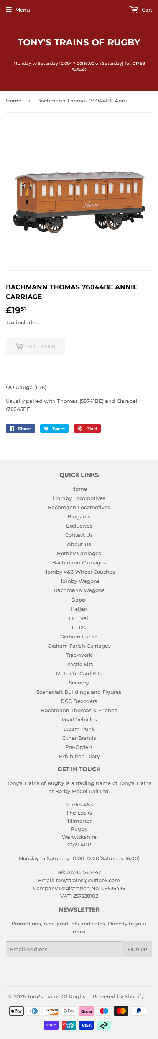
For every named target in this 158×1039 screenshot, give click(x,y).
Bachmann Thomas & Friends (79, 710)
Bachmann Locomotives (79, 507)
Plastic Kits (79, 664)
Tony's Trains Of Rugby (79, 42)
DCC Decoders (79, 701)
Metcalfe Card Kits (79, 673)
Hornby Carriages (79, 553)
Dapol (79, 600)
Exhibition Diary (79, 756)
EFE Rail (79, 618)
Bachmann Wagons (79, 590)
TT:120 (79, 627)
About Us (79, 544)
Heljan (79, 609)
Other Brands (79, 738)
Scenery (79, 682)
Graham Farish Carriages (79, 646)
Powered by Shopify (118, 996)
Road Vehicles (79, 719)
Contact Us (79, 535)
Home (13, 100)
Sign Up (137, 949)
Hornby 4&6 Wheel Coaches (79, 572)
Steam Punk (79, 729)
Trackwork (79, 655)
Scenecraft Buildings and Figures (79, 692)
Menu (22, 10)
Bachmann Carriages (79, 562)
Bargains (79, 516)
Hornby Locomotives (79, 498)
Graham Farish (79, 636)
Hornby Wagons (79, 581)
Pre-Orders (79, 747)
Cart (146, 10)
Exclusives (79, 526)
